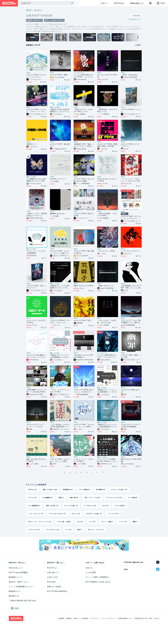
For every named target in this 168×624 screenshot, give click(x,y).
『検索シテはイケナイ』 (106, 286)
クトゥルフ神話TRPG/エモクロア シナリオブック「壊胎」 (106, 356)
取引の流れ (51, 582)
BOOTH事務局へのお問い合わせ (98, 582)
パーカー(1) (123, 522)
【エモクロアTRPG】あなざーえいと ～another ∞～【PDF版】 (84, 391)
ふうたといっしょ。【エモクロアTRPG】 (83, 460)
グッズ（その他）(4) (71, 505)
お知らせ (88, 568)
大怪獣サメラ (31, 144)
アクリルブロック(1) (53, 530)
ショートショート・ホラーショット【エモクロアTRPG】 (130, 180)
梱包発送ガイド (15, 591)
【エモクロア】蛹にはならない (130, 391)
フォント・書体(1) (107, 522)
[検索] (72, 3)
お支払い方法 (52, 577)
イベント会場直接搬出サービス (21, 586)
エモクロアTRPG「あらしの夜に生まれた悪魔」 (84, 180)
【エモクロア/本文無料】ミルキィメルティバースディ (36, 356)
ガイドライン (94, 618)
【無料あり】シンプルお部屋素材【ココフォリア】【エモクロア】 (59, 287)
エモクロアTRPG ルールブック (131, 110)
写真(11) (61, 497)
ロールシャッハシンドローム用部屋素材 (36, 252)
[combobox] (47, 3)
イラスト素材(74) (84, 489)
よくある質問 (90, 572)
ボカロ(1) (80, 522)
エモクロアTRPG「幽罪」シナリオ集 (131, 356)
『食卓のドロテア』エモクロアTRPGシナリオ (83, 110)
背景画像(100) (68, 489)
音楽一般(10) (74, 497)
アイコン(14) (32, 497)
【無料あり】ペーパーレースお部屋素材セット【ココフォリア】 (106, 391)
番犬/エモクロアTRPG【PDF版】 (131, 460)
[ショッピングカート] (150, 3)
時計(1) (79, 530)
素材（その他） (55, 107)
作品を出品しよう (137, 3)
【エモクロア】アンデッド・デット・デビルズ (35, 425)
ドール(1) (68, 530)
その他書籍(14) (47, 497)
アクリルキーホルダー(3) (57, 513)
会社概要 (61, 618)
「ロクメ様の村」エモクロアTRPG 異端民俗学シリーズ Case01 (60, 425)
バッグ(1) (92, 522)
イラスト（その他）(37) (119, 489)
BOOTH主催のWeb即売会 (57, 591)
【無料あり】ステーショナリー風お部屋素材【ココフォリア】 (106, 425)
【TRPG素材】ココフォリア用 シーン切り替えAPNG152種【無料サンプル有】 (36, 391)
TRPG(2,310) (32, 489)
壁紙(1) (135, 522)
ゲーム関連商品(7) (34, 505)
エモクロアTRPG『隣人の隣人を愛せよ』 (84, 252)
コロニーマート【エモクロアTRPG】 (36, 321)
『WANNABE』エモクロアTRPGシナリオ (107, 110)
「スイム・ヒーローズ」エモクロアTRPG (59, 391)
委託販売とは (14, 596)
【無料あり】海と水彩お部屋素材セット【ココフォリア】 (59, 110)
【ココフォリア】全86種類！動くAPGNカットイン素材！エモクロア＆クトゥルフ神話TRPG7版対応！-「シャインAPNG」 (107, 460)
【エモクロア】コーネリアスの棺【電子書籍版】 (130, 425)
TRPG (28, 72)
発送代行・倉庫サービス (18, 582)
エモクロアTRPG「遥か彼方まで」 (60, 145)
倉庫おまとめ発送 (54, 586)
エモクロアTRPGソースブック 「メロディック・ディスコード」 (36, 110)
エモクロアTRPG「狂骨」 (83, 320)
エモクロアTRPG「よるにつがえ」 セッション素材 (60, 460)
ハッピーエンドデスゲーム (130, 251)
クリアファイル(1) (34, 530)
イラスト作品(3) (119, 505)
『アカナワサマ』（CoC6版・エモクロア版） (106, 321)
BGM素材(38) (100, 489)
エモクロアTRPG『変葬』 (59, 75)
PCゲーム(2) (76, 513)
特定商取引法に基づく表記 (143, 618)
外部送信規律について (125, 618)
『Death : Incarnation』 (130, 75)
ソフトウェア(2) (112, 513)
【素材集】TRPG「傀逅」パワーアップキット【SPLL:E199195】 (84, 145)
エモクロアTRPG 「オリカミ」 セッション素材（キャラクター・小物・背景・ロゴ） (60, 252)
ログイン (104, 3)
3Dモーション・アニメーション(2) (39, 522)
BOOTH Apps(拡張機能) (18, 572)
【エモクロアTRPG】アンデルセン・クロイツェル (60, 321)
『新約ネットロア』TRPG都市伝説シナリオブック (36, 214)
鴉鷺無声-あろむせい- (58, 213)
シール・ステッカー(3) (35, 513)
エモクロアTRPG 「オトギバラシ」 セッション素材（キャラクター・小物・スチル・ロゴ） (84, 425)
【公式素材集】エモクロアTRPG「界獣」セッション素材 (131, 287)
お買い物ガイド (53, 572)
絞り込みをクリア (135, 19)
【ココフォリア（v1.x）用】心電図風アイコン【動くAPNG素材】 (131, 321)
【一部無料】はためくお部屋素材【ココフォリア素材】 (36, 180)
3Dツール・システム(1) (96, 530)
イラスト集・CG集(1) (64, 522)
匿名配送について (16, 577)
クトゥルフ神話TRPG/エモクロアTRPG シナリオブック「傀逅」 (84, 76)
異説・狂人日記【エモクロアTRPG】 (36, 460)
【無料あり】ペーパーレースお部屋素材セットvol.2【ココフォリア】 (59, 356)
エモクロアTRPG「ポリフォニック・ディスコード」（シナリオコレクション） (131, 217)
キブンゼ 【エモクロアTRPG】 (107, 76)
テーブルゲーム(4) (90, 505)
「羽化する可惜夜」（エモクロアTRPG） (106, 214)
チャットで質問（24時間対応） (97, 577)
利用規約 (69, 618)
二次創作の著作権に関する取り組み (22, 600)
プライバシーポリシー (108, 618)
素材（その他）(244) (50, 489)
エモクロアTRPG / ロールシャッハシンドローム (36, 76)
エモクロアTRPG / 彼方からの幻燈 (84, 214)
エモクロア (38, 10)
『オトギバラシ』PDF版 (106, 251)
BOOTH (29, 10)
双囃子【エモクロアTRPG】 (84, 286)
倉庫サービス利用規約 (81, 618)
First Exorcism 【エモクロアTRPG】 (107, 180)
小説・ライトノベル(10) (92, 497)
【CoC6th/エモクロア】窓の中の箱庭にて (83, 356)
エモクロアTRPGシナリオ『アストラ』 (130, 145)
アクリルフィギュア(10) (114, 497)
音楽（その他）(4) (52, 505)
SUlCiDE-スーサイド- (58, 179)
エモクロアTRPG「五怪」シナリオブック (36, 287)
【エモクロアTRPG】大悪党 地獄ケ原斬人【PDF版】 (107, 145)
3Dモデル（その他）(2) (94, 513)
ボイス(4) (105, 505)
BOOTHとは (119, 3)
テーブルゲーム (79, 72)
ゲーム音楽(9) (132, 497)
